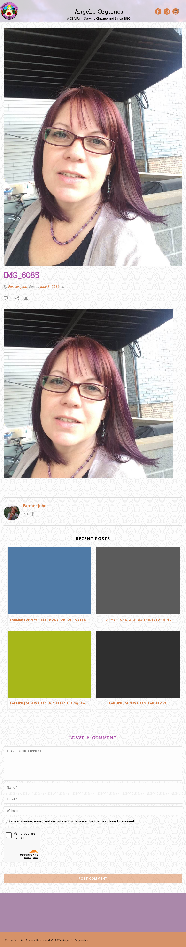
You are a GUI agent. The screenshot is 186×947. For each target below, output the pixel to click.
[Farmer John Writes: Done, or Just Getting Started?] (49, 580)
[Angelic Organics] (9, 11)
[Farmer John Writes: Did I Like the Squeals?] (49, 664)
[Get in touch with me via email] (26, 514)
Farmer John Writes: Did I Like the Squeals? (50, 703)
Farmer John (17, 286)
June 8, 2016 (49, 286)
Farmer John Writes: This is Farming (138, 620)
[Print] (28, 298)
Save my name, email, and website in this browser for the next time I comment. (72, 821)
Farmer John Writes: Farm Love (138, 703)
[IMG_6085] (93, 147)
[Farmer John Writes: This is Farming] (138, 580)
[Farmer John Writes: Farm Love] (138, 664)
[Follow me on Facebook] (33, 514)
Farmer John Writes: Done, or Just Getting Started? (50, 620)
